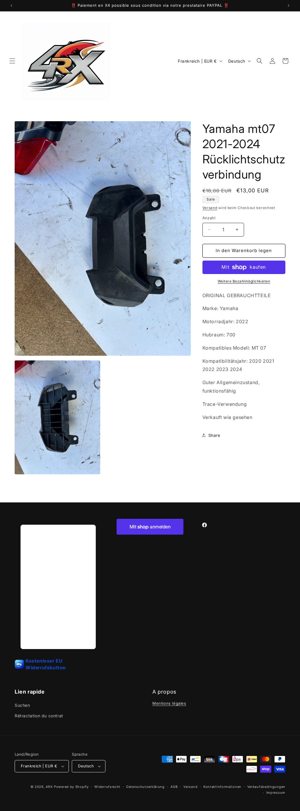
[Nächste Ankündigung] (288, 5)
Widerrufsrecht (107, 787)
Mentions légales (169, 703)
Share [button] (214, 435)
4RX (49, 787)
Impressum (275, 793)
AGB (174, 787)
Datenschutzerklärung (145, 787)
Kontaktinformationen (222, 787)
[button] (12, 60)
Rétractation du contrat (39, 715)
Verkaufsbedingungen (266, 787)
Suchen (22, 705)
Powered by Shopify (71, 787)
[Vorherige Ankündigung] (11, 5)
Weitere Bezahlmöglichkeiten (244, 281)
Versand (209, 208)
